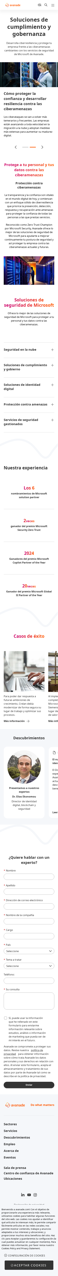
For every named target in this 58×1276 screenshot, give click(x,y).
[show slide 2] (33, 143)
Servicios (10, 1127)
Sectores (10, 1120)
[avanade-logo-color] (13, 5)
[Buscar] (46, 5)
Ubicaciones (13, 1175)
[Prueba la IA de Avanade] (39, 5)
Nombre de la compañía (19, 911)
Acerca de (11, 1147)
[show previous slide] (16, 143)
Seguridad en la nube (20, 346)
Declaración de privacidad (29, 1201)
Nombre (10, 867)
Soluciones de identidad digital (22, 383)
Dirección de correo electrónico (23, 896)
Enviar (29, 1081)
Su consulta (11, 985)
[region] (29, 1240)
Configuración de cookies (26, 1255)
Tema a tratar (13, 956)
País (7, 941)
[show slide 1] (25, 143)
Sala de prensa (15, 1164)
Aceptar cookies (30, 1265)
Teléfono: (9, 971)
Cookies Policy (9, 1248)
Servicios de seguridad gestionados (21, 418)
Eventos (10, 1154)
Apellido (9, 881)
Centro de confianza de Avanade (28, 1169)
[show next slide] (42, 143)
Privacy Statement (30, 1248)
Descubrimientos (29, 734)
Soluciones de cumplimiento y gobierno (25, 363)
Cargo (8, 926)
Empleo (9, 1140)
